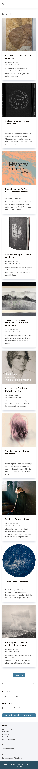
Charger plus (19, 675)
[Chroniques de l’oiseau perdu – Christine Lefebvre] (19, 621)
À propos (5, 734)
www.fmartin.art (8, 749)
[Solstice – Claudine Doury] (19, 498)
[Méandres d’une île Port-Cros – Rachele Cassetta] (19, 168)
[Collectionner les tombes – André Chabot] (19, 100)
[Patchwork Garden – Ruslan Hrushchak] (19, 34)
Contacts (5, 737)
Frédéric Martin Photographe (19, 715)
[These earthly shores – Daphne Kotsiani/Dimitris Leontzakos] (19, 299)
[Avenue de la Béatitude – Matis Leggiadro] (19, 367)
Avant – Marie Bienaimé (16, 581)
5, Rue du (19, 3)
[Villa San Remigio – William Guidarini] (19, 233)
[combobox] (17, 684)
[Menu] (35, 4)
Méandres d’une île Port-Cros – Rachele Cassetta (16, 190)
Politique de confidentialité (12, 758)
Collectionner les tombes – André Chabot (17, 122)
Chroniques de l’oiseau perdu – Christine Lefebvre (18, 644)
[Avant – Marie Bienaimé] (19, 560)
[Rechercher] (3, 4)
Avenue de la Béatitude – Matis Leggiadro (17, 389)
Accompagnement (8, 739)
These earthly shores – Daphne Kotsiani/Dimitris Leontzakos (17, 323)
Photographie (7, 729)
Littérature (6, 732)
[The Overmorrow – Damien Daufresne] (19, 430)
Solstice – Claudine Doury (17, 519)
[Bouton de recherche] (34, 684)
